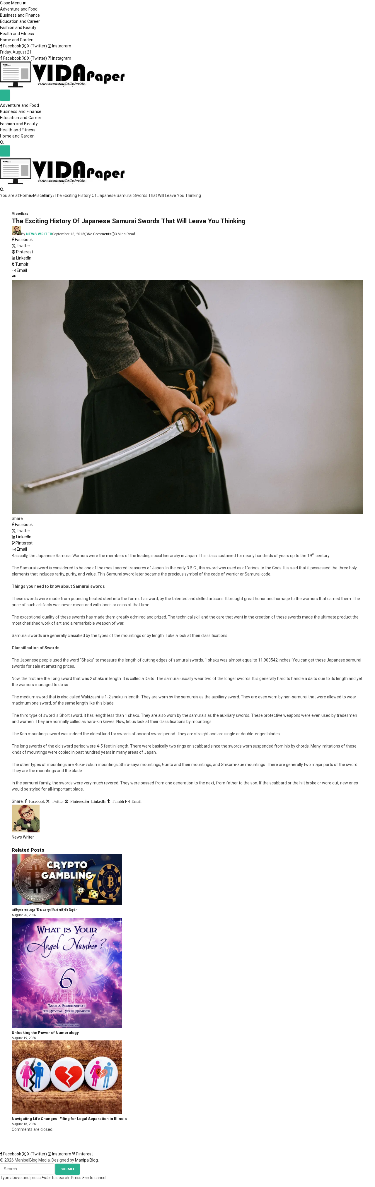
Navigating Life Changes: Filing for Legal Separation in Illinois (69, 1118)
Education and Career (20, 21)
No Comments (99, 234)
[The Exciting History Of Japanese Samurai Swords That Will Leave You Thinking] (187, 512)
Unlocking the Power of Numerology (45, 1032)
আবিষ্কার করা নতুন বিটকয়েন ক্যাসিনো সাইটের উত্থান (44, 910)
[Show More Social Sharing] (14, 276)
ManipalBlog (86, 1160)
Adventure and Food (19, 9)
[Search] (2, 142)
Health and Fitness (17, 33)
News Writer (39, 234)
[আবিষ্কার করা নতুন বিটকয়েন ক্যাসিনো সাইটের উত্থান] (67, 903)
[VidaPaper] (62, 86)
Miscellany (20, 213)
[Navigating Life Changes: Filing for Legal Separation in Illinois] (67, 1112)
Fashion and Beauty (18, 27)
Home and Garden (16, 39)
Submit (67, 1169)
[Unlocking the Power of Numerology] (67, 1026)
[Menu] (5, 95)
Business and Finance (20, 15)
